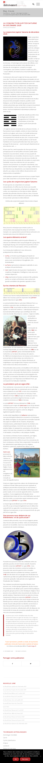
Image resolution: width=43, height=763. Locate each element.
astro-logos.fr (32, 646)
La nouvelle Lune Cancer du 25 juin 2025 (13, 703)
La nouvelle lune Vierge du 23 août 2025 (12, 696)
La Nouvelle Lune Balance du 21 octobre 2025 (14, 693)
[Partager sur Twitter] (31, 663)
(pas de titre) (6, 706)
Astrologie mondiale (9, 27)
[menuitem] (32, 4)
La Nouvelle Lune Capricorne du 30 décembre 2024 (15, 723)
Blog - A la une (8, 11)
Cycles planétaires (9, 740)
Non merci (25, 759)
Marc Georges (22, 651)
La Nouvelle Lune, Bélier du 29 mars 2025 (13, 713)
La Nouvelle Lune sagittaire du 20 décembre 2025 (14, 686)
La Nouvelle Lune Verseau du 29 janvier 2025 (13, 720)
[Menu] (37, 4)
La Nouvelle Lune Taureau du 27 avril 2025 (13, 710)
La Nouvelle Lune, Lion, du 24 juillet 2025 (13, 700)
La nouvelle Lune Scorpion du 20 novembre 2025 (14, 690)
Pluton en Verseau (9, 748)
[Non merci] (41, 756)
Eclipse (5, 743)
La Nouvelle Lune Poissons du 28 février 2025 (13, 717)
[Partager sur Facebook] (12, 663)
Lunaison (6, 746)
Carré (5, 738)
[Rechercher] (32, 4)
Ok (16, 759)
